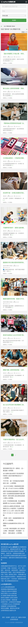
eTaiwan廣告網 (12, 593)
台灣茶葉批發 (5, 610)
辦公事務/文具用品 (9, 265)
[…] (12, 61)
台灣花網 (16, 608)
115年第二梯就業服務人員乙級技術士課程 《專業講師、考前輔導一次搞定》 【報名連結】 (14, 531)
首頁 (3, 617)
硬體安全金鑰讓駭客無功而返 (12, 523)
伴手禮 (16, 602)
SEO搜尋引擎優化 (6, 595)
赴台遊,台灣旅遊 (5, 600)
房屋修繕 (3, 589)
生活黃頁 (15, 597)
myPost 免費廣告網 (9, 2)
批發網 (8, 617)
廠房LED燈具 (22, 617)
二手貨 (14, 604)
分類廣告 (14, 591)
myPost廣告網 (5, 587)
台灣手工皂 (14, 617)
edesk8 (11, 57)
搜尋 (14, 20)
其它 (6, 57)
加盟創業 (12, 606)
